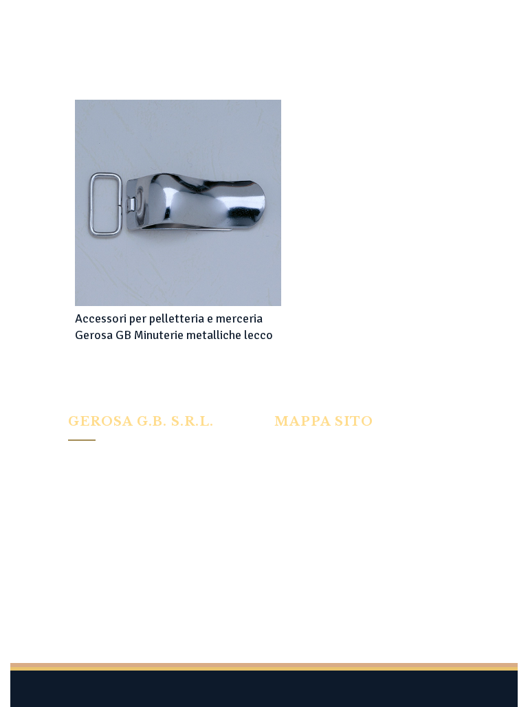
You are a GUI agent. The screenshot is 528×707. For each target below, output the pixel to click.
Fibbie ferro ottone (313, 504)
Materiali (293, 559)
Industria (292, 467)
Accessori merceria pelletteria (338, 541)
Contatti (291, 578)
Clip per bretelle (307, 485)
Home (286, 448)
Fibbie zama (298, 522)
